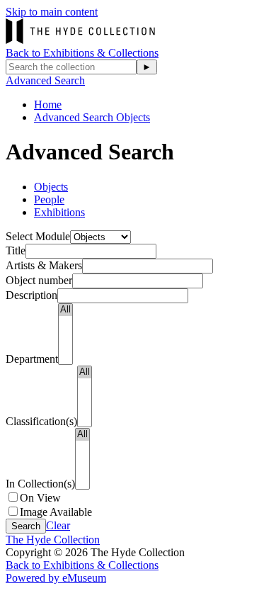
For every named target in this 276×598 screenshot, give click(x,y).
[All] (65, 310)
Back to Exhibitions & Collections (82, 53)
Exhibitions (59, 212)
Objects (51, 187)
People (49, 199)
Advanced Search (45, 80)
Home (48, 104)
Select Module (38, 236)
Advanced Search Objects (92, 117)
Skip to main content (52, 12)
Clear (58, 525)
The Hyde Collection (53, 540)
